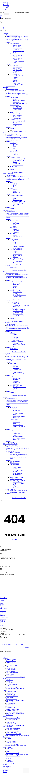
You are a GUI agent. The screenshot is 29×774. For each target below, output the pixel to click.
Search (6, 14)
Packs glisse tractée (11, 742)
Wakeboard (9, 738)
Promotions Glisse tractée (12, 744)
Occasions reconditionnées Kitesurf (15, 688)
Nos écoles (2, 620)
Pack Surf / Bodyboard (12, 710)
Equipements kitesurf (11, 684)
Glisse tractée (3, 609)
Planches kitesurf (10, 683)
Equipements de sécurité (12, 753)
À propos (5, 764)
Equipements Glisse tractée (13, 741)
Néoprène (2, 600)
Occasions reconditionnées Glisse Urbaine (17, 754)
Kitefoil (8, 681)
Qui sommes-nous (4, 617)
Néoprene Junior (10, 662)
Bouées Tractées (10, 739)
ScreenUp (27, 647)
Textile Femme (10, 758)
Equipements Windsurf (12, 696)
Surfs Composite (10, 703)
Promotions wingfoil (11, 675)
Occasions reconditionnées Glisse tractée (16, 745)
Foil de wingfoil (10, 671)
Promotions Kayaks (11, 723)
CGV (22, 644)
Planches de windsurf (11, 691)
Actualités (2, 622)
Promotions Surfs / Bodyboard (14, 712)
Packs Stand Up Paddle (12, 732)
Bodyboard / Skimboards (12, 709)
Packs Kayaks (10, 722)
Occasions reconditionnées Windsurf (15, 700)
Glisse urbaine (3, 611)
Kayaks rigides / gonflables (13, 718)
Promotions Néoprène (12, 665)
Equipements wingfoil (12, 672)
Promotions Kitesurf (11, 687)
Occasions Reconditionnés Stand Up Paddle (17, 735)
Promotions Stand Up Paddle (13, 734)
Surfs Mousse (9, 704)
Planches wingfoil (11, 669)
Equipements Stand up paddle (14, 731)
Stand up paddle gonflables (13, 728)
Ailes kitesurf (9, 680)
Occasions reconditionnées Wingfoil (15, 677)
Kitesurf (1, 603)
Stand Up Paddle (3, 608)
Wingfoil (2, 602)
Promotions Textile (11, 763)
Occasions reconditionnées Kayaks (15, 725)
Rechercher (3, 18)
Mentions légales (3, 644)
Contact (5, 772)
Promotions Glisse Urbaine (13, 756)
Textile (1, 612)
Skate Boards (9, 748)
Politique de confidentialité (14, 644)
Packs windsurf (10, 697)
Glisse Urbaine (7, 747)
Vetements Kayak (10, 720)
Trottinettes (9, 750)
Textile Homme (10, 760)
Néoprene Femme (11, 659)
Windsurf (2, 604)
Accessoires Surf (10, 707)
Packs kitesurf (10, 685)
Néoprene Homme (11, 661)
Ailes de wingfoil (10, 668)
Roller (8, 751)
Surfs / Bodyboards (8, 702)
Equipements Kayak (11, 719)
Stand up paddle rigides (12, 729)
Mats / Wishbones (10, 694)
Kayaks (5, 716)
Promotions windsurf (11, 699)
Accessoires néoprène (11, 664)
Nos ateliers (2, 621)
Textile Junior (9, 761)
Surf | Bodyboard (3, 605)
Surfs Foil (8, 706)
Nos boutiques (3, 619)
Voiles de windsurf (11, 693)
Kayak (1, 607)
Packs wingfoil (10, 674)
